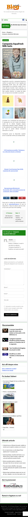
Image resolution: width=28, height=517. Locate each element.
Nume (6, 287)
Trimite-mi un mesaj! (7, 370)
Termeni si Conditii (9, 512)
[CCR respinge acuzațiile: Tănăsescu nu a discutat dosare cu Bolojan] (14, 145)
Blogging (5, 40)
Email (6, 293)
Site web (6, 300)
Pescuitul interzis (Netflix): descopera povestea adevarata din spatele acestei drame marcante (14, 467)
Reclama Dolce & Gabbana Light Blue (12, 416)
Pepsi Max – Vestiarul (8, 427)
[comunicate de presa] (13, 488)
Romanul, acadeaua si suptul (10, 402)
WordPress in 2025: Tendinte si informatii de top (16, 355)
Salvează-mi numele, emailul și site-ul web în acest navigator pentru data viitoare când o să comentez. (13, 308)
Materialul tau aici (11, 514)
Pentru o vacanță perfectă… (10, 391)
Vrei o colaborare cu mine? (9, 368)
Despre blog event (19, 512)
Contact (19, 514)
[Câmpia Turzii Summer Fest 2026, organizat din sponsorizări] (14, 164)
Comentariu (7, 269)
